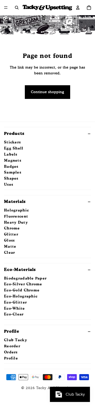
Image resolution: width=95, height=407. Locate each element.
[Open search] (16, 7)
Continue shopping (47, 92)
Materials (15, 202)
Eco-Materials (20, 270)
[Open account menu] (77, 7)
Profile (11, 332)
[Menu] (6, 7)
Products (14, 134)
